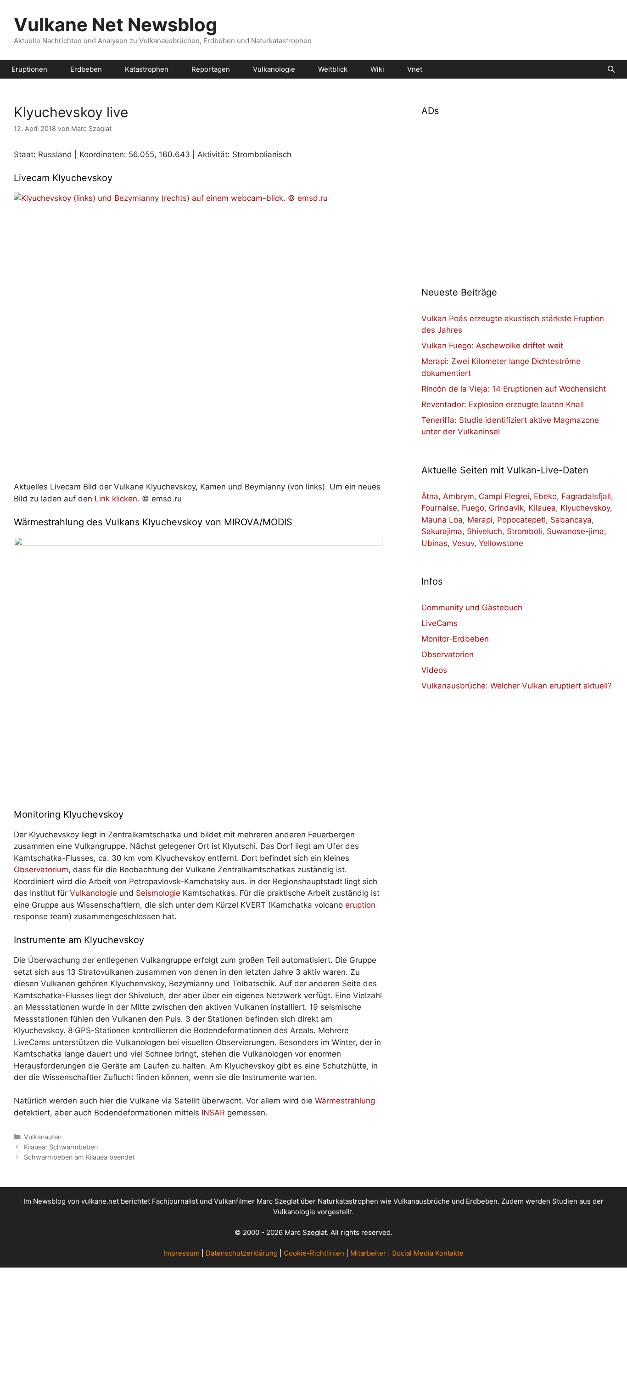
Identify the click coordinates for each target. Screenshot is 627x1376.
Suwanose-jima (575, 531)
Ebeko (545, 496)
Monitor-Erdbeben (455, 638)
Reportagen (210, 69)
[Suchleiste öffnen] (611, 69)
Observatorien (447, 654)
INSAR (213, 1112)
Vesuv (463, 543)
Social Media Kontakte (428, 1253)
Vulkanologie (274, 69)
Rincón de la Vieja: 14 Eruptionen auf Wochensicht (513, 388)
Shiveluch (484, 531)
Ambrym (458, 496)
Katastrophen (146, 69)
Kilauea (542, 507)
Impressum (181, 1253)
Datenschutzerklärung (242, 1253)
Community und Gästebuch (471, 607)
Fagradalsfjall (586, 496)
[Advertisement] (517, 195)
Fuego (473, 507)
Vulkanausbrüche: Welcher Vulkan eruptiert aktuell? (516, 685)
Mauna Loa (442, 519)
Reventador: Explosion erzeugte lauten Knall (502, 404)
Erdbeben (86, 69)
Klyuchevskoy (585, 507)
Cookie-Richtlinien (314, 1253)
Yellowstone (501, 543)
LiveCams (439, 623)
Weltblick (332, 69)
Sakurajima (441, 531)
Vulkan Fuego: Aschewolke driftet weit (492, 345)
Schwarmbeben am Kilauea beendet (79, 1157)
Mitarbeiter (368, 1253)
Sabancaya (571, 519)
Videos (434, 670)
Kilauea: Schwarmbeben (61, 1147)
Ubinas (434, 543)
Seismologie (158, 893)
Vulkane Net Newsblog (115, 24)
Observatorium (41, 869)
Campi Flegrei (504, 496)
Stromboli (524, 531)
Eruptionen (29, 69)
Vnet (414, 69)
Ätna (429, 496)
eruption (360, 905)
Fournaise (439, 507)
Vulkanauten (43, 1137)
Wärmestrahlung (345, 1100)
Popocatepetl (521, 519)
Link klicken (116, 498)
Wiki (377, 69)
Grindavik (506, 507)
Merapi (480, 519)
